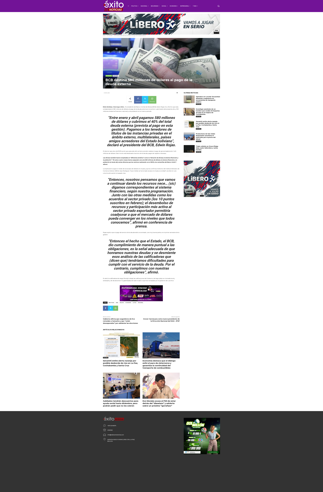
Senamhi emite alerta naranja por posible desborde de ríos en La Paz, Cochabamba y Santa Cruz (120, 363)
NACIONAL (115, 75)
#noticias (111, 302)
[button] (218, 6)
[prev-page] (185, 155)
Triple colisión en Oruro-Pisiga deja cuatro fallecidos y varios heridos (207, 148)
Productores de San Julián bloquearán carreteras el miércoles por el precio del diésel (206, 136)
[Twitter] (110, 308)
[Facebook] (105, 308)
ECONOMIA (110, 35)
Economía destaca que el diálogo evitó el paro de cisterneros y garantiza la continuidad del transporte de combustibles (159, 364)
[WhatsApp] (115, 308)
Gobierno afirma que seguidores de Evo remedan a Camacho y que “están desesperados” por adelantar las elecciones (120, 321)
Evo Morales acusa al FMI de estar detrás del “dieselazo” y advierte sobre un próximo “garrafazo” (159, 403)
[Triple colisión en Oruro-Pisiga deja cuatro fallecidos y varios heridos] (189, 149)
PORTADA (198, 104)
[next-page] (187, 155)
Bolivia (122, 302)
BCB (117, 302)
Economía (128, 302)
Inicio (104, 35)
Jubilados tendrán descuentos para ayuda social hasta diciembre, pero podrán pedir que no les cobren (120, 403)
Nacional (140, 302)
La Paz (134, 302)
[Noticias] (113, 6)
